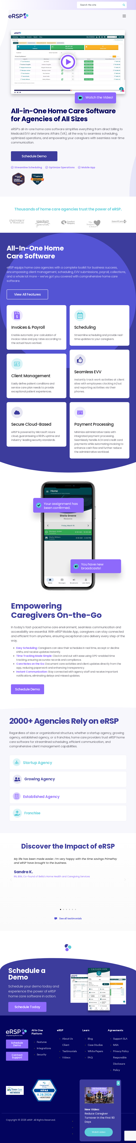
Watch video (98, 1132)
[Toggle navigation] (124, 16)
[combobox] (99, 5)
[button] (11, 879)
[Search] (124, 5)
